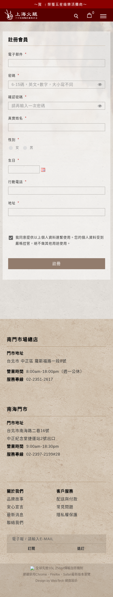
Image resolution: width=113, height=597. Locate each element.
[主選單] (103, 16)
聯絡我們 (15, 522)
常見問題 (64, 507)
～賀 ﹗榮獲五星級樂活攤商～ (60, 4)
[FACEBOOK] (18, 592)
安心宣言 (15, 507)
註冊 (56, 263)
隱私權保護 (67, 514)
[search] (77, 17)
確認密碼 (15, 97)
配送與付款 (67, 499)
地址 (12, 203)
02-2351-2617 (39, 379)
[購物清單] (89, 15)
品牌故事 (15, 499)
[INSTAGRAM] (94, 592)
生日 (12, 160)
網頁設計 (71, 581)
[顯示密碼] (100, 84)
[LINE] (56, 592)
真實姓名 (15, 118)
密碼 (12, 76)
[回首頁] (21, 14)
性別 (12, 139)
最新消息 (15, 514)
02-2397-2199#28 (43, 454)
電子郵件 (15, 54)
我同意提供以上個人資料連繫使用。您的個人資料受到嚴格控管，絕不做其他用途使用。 (60, 240)
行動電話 (15, 182)
